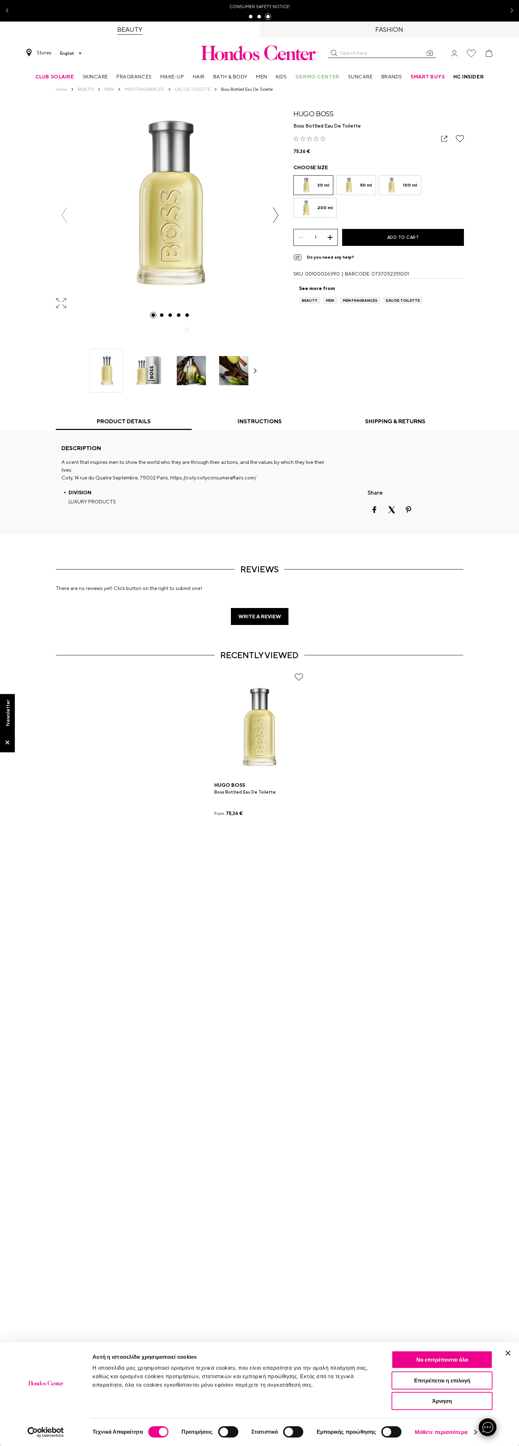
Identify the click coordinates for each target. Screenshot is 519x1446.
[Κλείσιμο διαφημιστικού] (508, 1353)
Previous (10, 11)
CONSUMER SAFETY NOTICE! (259, 6)
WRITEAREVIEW (259, 616)
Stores (44, 52)
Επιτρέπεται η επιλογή (442, 1380)
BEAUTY (309, 300)
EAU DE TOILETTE (403, 300)
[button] (334, 53)
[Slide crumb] (153, 315)
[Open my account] (454, 53)
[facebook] (375, 510)
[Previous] (64, 215)
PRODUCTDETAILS (124, 421)
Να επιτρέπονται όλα (442, 1360)
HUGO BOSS (313, 114)
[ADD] (330, 237)
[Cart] (489, 53)
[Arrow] (255, 370)
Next (509, 11)
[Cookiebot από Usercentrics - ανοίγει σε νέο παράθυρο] (46, 1432)
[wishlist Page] (471, 53)
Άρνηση (442, 1401)
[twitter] (391, 510)
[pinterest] (408, 510)
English (67, 53)
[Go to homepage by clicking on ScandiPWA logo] (259, 52)
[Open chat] (487, 1427)
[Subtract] (301, 237)
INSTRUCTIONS (260, 421)
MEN (330, 300)
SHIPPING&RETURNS (395, 421)
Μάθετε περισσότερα (441, 1432)
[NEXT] (276, 215)
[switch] (228, 1432)
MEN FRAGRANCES (360, 300)
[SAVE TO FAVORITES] (460, 139)
